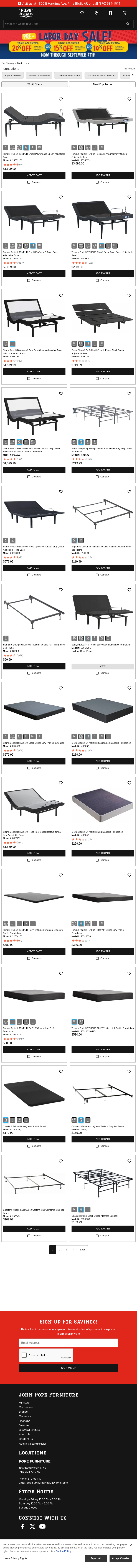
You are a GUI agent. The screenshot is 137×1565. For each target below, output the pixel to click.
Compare (36, 182)
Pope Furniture (34, 1461)
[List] (82, 13)
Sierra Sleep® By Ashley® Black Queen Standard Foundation (101, 743)
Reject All (96, 1558)
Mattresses (23, 63)
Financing (24, 1421)
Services (24, 1425)
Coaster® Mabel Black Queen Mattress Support (94, 1216)
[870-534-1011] (110, 13)
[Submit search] (128, 24)
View (102, 666)
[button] (10, 13)
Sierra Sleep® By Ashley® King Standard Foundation (97, 832)
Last (82, 1249)
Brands (23, 1411)
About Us (24, 1434)
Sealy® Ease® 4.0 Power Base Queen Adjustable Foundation (101, 645)
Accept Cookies (121, 1558)
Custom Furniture (29, 1430)
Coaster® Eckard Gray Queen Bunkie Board (24, 1126)
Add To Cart (34, 175)
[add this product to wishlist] (61, 99)
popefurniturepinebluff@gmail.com (47, 1483)
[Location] (96, 13)
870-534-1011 (35, 1478)
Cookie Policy (63, 1551)
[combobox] (102, 84)
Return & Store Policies (33, 1443)
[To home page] (26, 13)
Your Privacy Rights (16, 1558)
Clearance (25, 1416)
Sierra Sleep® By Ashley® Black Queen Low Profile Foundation (33, 743)
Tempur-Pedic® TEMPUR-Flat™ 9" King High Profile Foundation (103, 1028)
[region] (68, 1552)
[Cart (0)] (125, 13)
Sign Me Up (68, 1367)
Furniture (24, 1402)
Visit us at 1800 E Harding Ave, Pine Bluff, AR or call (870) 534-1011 (70, 3)
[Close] (131, 1545)
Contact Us (26, 1439)
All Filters (36, 84)
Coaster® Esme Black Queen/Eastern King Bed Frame (98, 1126)
